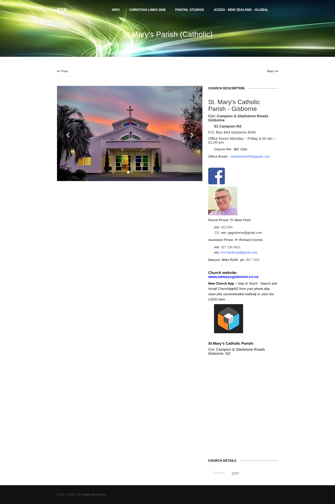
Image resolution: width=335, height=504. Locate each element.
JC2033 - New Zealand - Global (241, 10)
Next (271, 71)
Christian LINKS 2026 (147, 10)
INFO (116, 10)
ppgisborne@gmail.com (245, 233)
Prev (64, 71)
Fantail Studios (189, 10)
